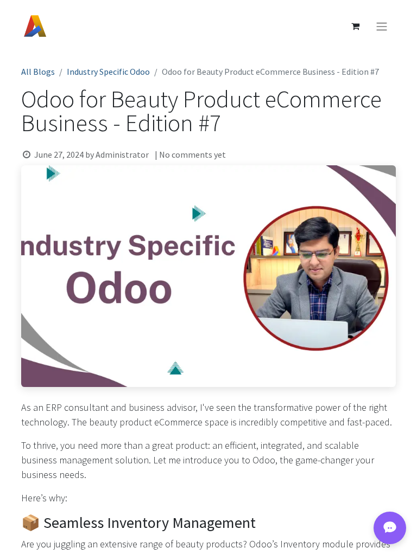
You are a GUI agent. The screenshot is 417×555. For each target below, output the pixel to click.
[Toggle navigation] (381, 26)
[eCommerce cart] (355, 26)
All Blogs (38, 71)
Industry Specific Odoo (108, 71)
